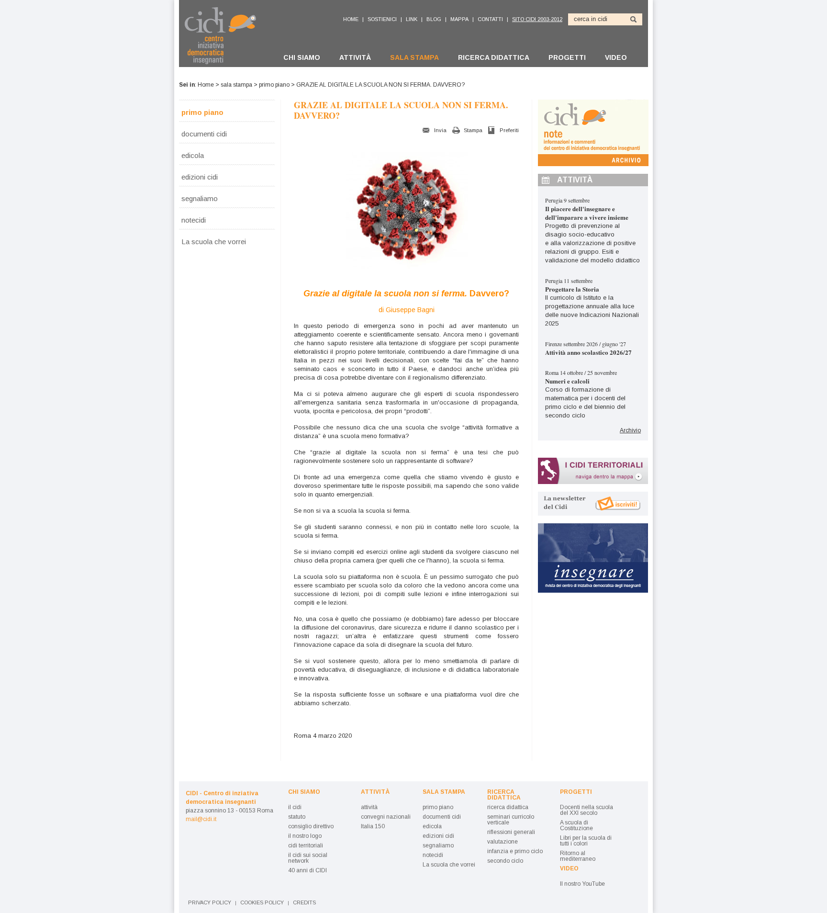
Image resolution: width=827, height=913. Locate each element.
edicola (192, 155)
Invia (440, 130)
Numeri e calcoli (567, 380)
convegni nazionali (386, 816)
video (616, 57)
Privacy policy (209, 902)
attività (355, 57)
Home (206, 84)
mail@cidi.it (201, 819)
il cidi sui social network (307, 858)
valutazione (502, 841)
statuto (296, 816)
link (411, 19)
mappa (459, 19)
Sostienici (382, 19)
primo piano (274, 84)
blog (433, 19)
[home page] (225, 35)
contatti (490, 19)
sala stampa (414, 57)
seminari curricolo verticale (510, 819)
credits (304, 902)
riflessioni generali (511, 832)
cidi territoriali (305, 845)
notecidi (193, 220)
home (350, 19)
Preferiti (509, 130)
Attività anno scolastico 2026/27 (588, 352)
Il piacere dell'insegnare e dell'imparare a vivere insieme (586, 213)
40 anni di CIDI (307, 870)
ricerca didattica (493, 57)
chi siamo (301, 57)
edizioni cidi (199, 176)
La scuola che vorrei (213, 241)
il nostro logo (305, 836)
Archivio (630, 430)
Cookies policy (262, 902)
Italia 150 (373, 826)
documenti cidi (204, 133)
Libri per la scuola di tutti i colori (586, 840)
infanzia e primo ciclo (515, 851)
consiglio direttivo (311, 826)
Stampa (473, 130)
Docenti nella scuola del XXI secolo (586, 810)
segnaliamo (199, 198)
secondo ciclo (505, 860)
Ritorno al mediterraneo (577, 856)
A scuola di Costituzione (576, 825)
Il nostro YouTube (582, 883)
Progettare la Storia (572, 288)
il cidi (295, 807)
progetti (567, 57)
